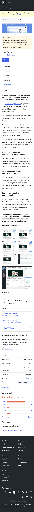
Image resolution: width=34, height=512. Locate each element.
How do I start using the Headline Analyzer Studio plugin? (12, 321)
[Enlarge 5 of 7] (14, 256)
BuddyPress (6, 480)
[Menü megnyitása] (31, 2)
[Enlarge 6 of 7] (30, 256)
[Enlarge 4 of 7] (30, 243)
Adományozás (23, 462)
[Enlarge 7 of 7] (30, 268)
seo (31, 382)
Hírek (3, 444)
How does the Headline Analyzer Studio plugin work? (11, 314)
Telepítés (6, 75)
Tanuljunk (5, 456)
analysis (20, 382)
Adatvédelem (6, 450)
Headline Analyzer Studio (13, 104)
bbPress (5, 477)
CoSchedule (11, 55)
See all (30, 417)
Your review (5, 417)
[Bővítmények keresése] (20, 20)
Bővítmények (22, 447)
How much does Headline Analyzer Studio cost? (10, 328)
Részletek (7, 66)
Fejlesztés (7, 80)
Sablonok (21, 444)
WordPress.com (8, 471)
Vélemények (7, 71)
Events (20, 459)
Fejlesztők (5, 462)
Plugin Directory (6, 8)
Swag (20, 465)
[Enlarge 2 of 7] (30, 231)
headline (26, 382)
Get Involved (22, 456)
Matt (4, 474)
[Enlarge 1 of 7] (14, 231)
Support (4, 459)
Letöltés (5, 59)
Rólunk (4, 441)
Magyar (8, 488)
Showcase (21, 441)
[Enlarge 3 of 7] (14, 243)
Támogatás (7, 84)
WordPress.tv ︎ (7, 465)
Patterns (20, 450)
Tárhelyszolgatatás (8, 447)
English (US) (28, 378)
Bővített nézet (6, 387)
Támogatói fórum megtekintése (12, 430)
